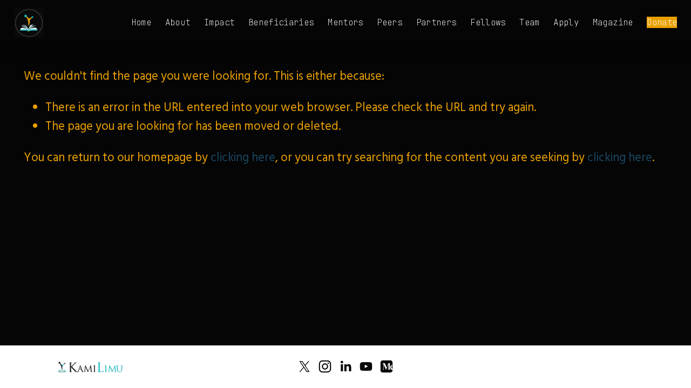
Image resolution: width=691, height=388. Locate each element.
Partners (436, 22)
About (178, 22)
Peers (389, 22)
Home (141, 22)
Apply (566, 22)
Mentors (345, 22)
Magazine (613, 22)
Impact (219, 22)
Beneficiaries (281, 22)
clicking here (243, 159)
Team (529, 22)
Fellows (488, 22)
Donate (662, 22)
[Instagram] (325, 366)
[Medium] (386, 366)
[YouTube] (366, 366)
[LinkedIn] (345, 366)
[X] (304, 366)
